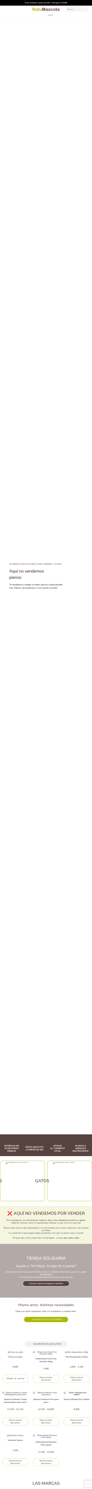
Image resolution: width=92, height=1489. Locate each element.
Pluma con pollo (15, 1357)
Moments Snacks (15, 1440)
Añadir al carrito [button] (15, 1378)
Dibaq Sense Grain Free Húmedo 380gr (46, 1360)
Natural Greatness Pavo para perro (46, 1400)
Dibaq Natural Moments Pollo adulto (46, 1443)
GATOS (42, 1181)
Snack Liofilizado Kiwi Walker (77, 1399)
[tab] (46, 1319)
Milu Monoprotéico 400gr (77, 1357)
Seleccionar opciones (46, 1378)
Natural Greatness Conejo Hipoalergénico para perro (15, 1400)
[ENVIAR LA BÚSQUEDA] (85, 9)
